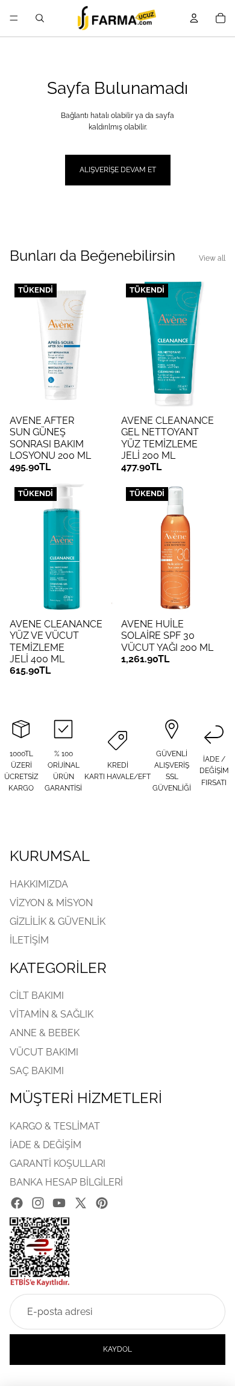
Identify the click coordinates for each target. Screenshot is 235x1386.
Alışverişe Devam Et (118, 170)
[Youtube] (59, 1203)
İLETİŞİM (29, 940)
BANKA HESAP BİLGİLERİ (66, 1182)
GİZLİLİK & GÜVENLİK (57, 921)
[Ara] (40, 18)
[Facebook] (17, 1203)
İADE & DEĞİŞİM (45, 1145)
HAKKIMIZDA (39, 884)
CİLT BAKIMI (37, 995)
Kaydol (117, 1349)
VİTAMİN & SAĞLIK (51, 1014)
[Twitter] (81, 1203)
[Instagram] (38, 1203)
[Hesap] (194, 18)
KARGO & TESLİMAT (55, 1126)
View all (212, 258)
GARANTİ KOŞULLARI (57, 1163)
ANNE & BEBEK (45, 1033)
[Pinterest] (102, 1203)
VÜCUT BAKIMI (44, 1052)
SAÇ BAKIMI (37, 1071)
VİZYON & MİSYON (51, 903)
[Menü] (14, 18)
